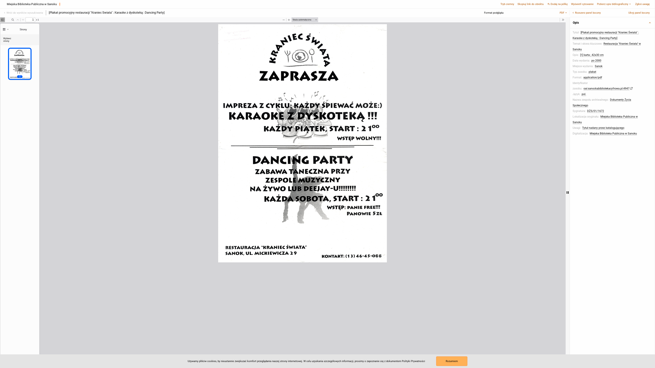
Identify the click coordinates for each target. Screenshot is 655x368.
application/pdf (592, 77)
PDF (562, 12)
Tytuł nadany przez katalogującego (603, 127)
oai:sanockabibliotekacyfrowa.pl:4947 (606, 88)
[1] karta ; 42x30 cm (592, 55)
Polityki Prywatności (413, 361)
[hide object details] (568, 192)
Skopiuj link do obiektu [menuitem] (531, 4)
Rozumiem (452, 361)
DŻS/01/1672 (595, 111)
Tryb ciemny (507, 4)
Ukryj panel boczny (639, 12)
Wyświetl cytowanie (582, 4)
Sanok (598, 66)
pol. (584, 94)
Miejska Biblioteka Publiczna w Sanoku (613, 133)
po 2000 (596, 60)
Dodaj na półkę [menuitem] (559, 4)
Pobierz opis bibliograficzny (612, 4)
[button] (612, 22)
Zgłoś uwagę (642, 4)
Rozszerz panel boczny (588, 12)
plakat (592, 71)
